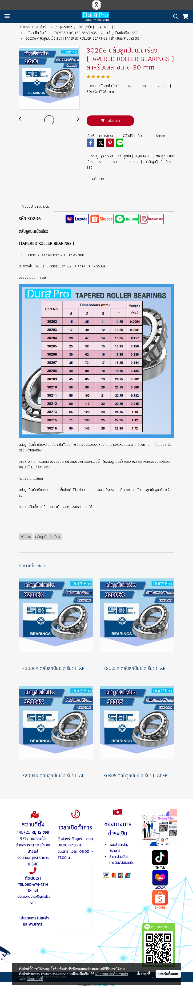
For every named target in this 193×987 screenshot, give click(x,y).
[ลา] (160, 879)
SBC (102, 179)
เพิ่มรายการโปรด (102, 136)
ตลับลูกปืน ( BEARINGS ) (135, 156)
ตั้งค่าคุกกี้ (143, 974)
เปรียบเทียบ (135, 136)
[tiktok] (160, 859)
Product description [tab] (36, 206)
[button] (174, 16)
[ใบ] (152, 218)
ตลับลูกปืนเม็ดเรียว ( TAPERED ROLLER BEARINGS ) (130, 159)
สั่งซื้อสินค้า (112, 120)
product (107, 156)
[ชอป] (160, 899)
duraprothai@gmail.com (33, 899)
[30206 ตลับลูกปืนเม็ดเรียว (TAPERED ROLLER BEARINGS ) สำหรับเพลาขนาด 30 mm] (49, 78)
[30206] (77, 218)
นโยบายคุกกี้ (35, 979)
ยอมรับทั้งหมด (168, 974)
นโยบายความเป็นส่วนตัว (111, 974)
